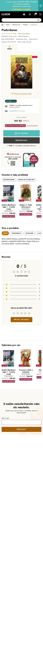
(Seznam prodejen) (14, 107)
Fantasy (25, 24)
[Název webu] (6, 14)
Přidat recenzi (21, 320)
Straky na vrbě (12, 36)
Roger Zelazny (26, 33)
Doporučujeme (8, 179)
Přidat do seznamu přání (23, 94)
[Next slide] (36, 71)
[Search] (38, 20)
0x (15, 33)
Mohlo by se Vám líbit (26, 179)
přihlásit (21, 429)
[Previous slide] (6, 71)
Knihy (7, 24)
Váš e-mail (5, 418)
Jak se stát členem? (32, 125)
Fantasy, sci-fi (16, 24)
